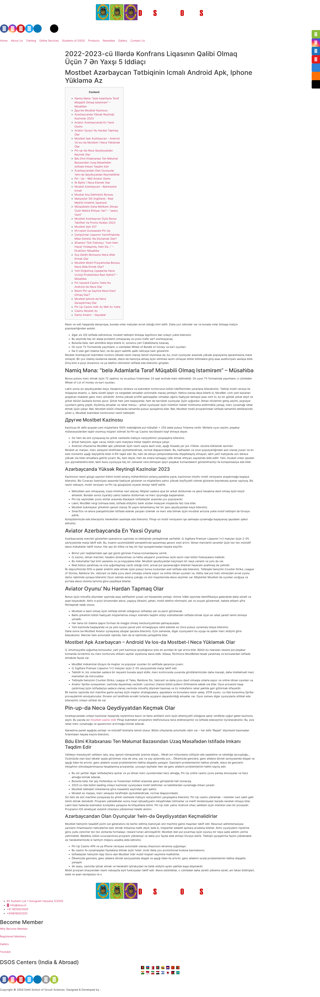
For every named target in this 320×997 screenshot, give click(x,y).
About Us (17, 40)
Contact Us (137, 40)
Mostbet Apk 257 (85, 226)
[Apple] (46, 979)
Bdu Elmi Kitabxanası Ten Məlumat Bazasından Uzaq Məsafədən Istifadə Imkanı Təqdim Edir (96, 162)
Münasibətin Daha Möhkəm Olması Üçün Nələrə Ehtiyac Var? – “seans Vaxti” (96, 210)
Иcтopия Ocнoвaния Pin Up (92, 230)
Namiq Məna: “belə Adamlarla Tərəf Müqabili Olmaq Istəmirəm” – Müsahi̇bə (96, 102)
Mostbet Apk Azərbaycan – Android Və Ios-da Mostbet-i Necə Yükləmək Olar (97, 142)
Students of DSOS (73, 40)
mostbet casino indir (103, 719)
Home (4, 40)
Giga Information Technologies (121, 989)
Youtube (5, 951)
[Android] (54, 979)
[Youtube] (21, 28)
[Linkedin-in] (37, 28)
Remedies (109, 40)
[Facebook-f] (4, 28)
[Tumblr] (46, 28)
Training (31, 40)
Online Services (49, 40)
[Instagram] (12, 28)
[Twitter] (29, 28)
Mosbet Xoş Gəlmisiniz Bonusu (93, 194)
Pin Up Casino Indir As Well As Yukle (97, 306)
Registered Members (13, 936)
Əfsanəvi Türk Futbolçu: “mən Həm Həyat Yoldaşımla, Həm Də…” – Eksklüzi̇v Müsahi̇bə (96, 246)
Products (94, 40)
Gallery (122, 40)
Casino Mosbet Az (86, 310)
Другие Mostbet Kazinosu (91, 110)
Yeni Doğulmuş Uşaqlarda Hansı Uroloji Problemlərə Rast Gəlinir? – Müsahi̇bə (96, 274)
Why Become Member (14, 928)
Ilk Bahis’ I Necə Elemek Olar (92, 182)
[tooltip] (316, 34)
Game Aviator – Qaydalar (90, 314)
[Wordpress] (54, 28)
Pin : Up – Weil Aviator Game (92, 178)
